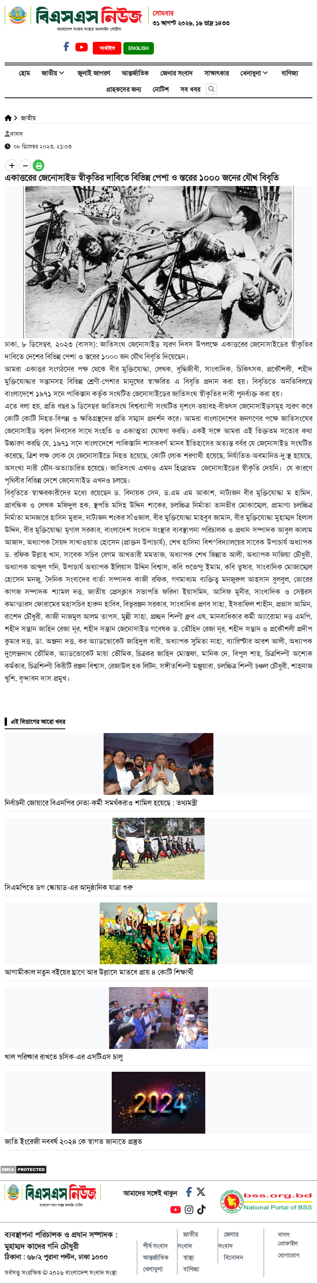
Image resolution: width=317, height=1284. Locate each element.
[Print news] (38, 165)
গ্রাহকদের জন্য (123, 89)
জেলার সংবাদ (176, 73)
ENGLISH (138, 48)
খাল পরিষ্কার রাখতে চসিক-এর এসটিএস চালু (64, 1057)
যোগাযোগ (289, 1255)
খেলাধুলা (250, 73)
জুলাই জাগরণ (94, 73)
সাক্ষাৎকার (217, 73)
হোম (24, 73)
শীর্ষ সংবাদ (155, 1246)
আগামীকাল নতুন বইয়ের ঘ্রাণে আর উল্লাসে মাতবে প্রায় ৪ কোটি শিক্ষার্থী (99, 972)
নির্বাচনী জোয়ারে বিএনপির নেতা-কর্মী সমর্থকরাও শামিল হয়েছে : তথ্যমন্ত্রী (101, 803)
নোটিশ (161, 89)
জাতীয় (49, 73)
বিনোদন (233, 1257)
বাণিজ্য (289, 73)
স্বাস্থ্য (188, 1257)
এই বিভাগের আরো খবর (38, 722)
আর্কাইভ (108, 48)
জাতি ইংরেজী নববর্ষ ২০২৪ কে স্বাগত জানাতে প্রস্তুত (73, 1141)
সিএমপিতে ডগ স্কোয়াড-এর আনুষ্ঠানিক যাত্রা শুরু (69, 887)
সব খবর (190, 89)
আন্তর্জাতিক (135, 73)
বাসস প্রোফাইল (288, 1239)
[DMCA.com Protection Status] (23, 1169)
